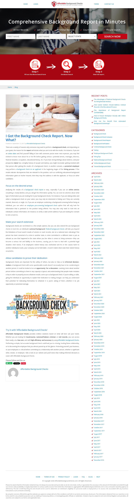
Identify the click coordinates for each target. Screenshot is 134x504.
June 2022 (97, 245)
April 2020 (97, 330)
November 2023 (99, 193)
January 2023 (98, 225)
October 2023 (98, 196)
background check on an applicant (29, 169)
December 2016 (99, 460)
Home (25, 4)
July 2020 (97, 320)
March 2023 (97, 219)
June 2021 (97, 284)
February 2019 (98, 375)
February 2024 (98, 183)
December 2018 (99, 382)
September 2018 (99, 392)
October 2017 (98, 427)
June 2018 (97, 401)
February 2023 (98, 222)
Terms (96, 4)
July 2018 (97, 398)
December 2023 (99, 190)
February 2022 (98, 258)
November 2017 (99, 424)
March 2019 (97, 372)
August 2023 (98, 203)
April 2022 (97, 252)
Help (98, 477)
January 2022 (98, 261)
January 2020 (98, 339)
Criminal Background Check (102, 147)
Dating (96, 150)
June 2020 (97, 323)
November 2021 (99, 268)
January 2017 (98, 457)
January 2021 (98, 300)
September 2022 (99, 235)
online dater (12, 153)
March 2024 (97, 180)
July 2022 (97, 242)
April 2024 (97, 177)
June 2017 (97, 440)
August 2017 (98, 434)
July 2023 (97, 206)
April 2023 (97, 216)
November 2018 (99, 385)
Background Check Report (102, 140)
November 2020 (99, 307)
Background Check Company (103, 137)
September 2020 (99, 313)
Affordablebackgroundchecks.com (67, 4)
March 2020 (97, 333)
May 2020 (97, 326)
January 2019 (98, 379)
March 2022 (97, 255)
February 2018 (98, 414)
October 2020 (98, 310)
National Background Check (103, 160)
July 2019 (97, 359)
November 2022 (99, 232)
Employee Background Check (103, 153)
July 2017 (97, 437)
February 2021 (98, 297)
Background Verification (101, 143)
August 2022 (98, 238)
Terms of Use (49, 477)
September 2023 (99, 199)
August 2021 (98, 278)
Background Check (100, 134)
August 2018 (98, 395)
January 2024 (98, 186)
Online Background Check (102, 163)
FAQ (83, 477)
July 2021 (97, 281)
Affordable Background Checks (35, 143)
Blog (16, 87)
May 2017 (97, 444)
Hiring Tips (97, 157)
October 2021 (98, 271)
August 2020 (98, 317)
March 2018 (97, 411)
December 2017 (99, 421)
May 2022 (97, 248)
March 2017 (97, 450)
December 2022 (99, 229)
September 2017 (99, 431)
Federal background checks (55, 229)
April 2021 (97, 291)
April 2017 (97, 447)
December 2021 (99, 265)
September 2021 (99, 274)
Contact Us (109, 4)
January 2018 (98, 418)
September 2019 (99, 353)
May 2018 (97, 405)
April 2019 (97, 369)
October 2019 (98, 349)
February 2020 (98, 336)
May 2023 (97, 212)
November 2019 (99, 346)
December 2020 (99, 304)
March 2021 (97, 294)
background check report (34, 190)
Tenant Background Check (102, 166)
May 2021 (97, 287)
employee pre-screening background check (42, 205)
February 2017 (98, 454)
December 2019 (99, 343)
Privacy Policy (64, 477)
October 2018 (98, 388)
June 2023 (97, 209)
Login (35, 4)
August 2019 (98, 356)
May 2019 (97, 366)
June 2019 (97, 362)
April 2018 (97, 408)
